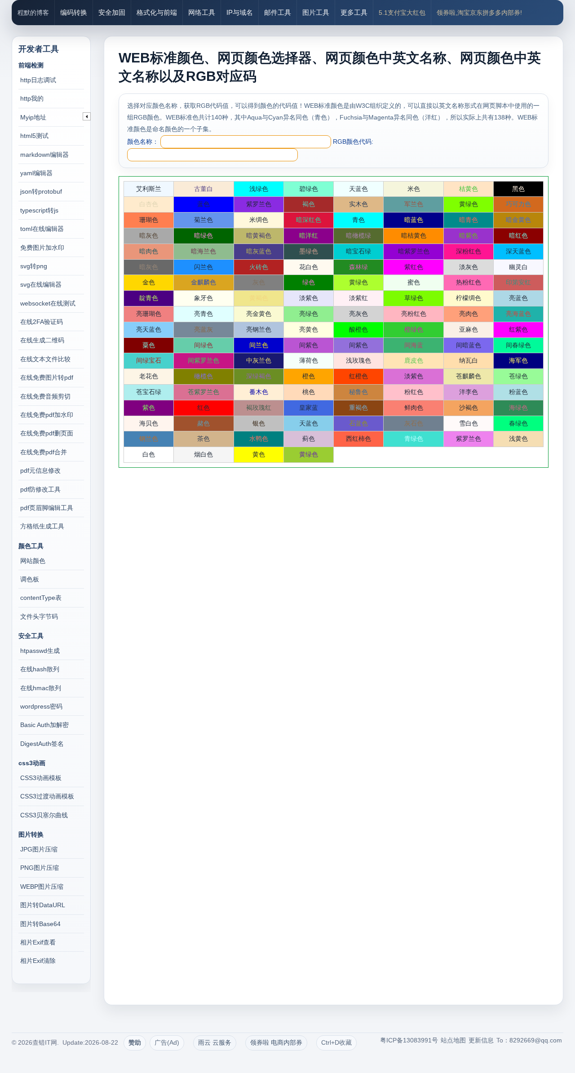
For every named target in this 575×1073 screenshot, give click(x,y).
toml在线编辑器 (42, 228)
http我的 (32, 98)
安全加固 (111, 12)
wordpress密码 (41, 706)
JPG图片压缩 (39, 849)
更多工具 (354, 12)
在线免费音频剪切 (45, 396)
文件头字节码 (39, 616)
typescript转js (39, 210)
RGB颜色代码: (353, 141)
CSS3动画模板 (41, 777)
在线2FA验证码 (41, 321)
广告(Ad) (167, 1042)
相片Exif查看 (38, 942)
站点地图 (453, 1040)
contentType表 (41, 597)
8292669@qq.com (535, 1040)
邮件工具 (277, 12)
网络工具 (201, 12)
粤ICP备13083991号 (409, 1040)
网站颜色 (32, 560)
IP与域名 (239, 12)
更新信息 (481, 1040)
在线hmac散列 (40, 688)
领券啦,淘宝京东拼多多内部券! (479, 12)
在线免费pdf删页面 (46, 433)
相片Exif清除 (38, 960)
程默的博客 (33, 12)
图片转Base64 (40, 923)
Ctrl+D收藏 (336, 1042)
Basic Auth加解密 (44, 724)
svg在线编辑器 (41, 284)
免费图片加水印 (42, 247)
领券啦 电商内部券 (276, 1042)
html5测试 (34, 135)
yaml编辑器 (36, 173)
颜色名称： (143, 141)
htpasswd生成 (40, 650)
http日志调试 (38, 80)
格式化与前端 (157, 12)
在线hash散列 (39, 669)
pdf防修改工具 (40, 489)
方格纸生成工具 (42, 526)
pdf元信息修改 (40, 470)
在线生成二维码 (42, 340)
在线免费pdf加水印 (46, 414)
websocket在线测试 (47, 303)
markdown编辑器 (44, 154)
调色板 (29, 579)
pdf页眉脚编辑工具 (46, 507)
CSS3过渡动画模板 (47, 796)
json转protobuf (41, 191)
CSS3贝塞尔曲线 (44, 815)
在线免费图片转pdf (46, 377)
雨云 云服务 (214, 1042)
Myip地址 (33, 117)
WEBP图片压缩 (41, 886)
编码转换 (73, 12)
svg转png (33, 266)
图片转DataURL (42, 905)
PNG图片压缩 (39, 867)
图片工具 (315, 12)
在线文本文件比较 (45, 359)
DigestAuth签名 (42, 743)
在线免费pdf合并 (43, 452)
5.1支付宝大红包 (402, 12)
